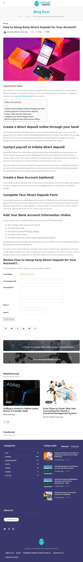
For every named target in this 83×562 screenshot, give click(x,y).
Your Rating (7, 274)
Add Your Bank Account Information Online (22, 119)
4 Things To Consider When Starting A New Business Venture (48, 347)
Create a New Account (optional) (17, 114)
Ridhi (5, 414)
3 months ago (59, 460)
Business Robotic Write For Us (37, 553)
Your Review (8, 287)
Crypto (21, 464)
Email (6, 312)
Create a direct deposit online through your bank (24, 109)
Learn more (11, 519)
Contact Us (58, 553)
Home (20, 16)
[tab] (65, 446)
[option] (22, 398)
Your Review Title (9, 281)
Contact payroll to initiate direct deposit (21, 111)
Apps (21, 453)
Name (6, 305)
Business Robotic (49, 417)
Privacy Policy (12, 557)
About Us (10, 553)
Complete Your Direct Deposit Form (19, 116)
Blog (18, 553)
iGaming (21, 472)
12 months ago (59, 497)
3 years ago (11, 414)
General (58, 356)
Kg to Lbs (21, 475)
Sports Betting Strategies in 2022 (47, 360)
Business (27, 16)
